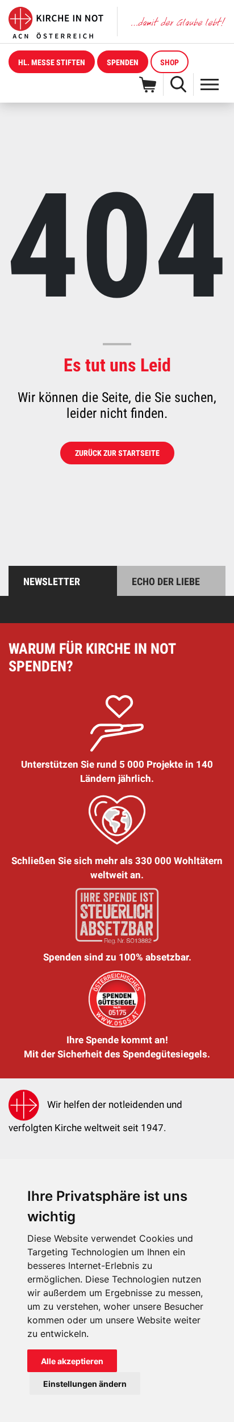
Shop (169, 62)
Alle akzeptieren (72, 1361)
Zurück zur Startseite (117, 453)
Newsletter (51, 581)
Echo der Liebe (166, 581)
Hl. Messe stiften (51, 62)
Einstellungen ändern (85, 1384)
